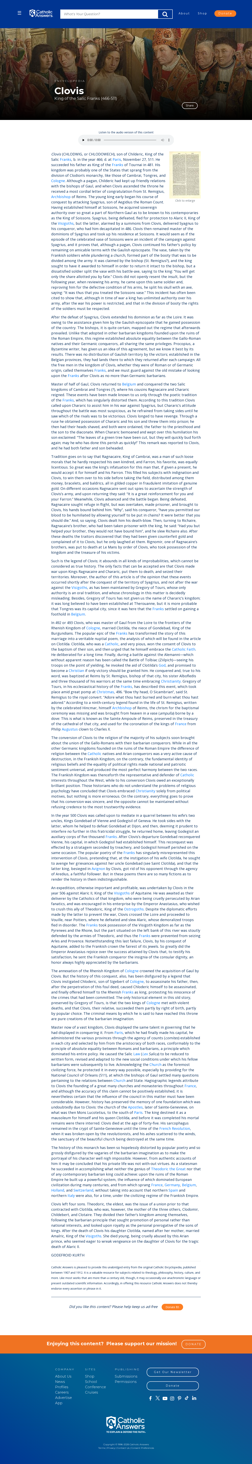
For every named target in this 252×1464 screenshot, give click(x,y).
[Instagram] (172, 1398)
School (91, 1382)
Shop (202, 13)
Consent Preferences (142, 1447)
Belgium (129, 384)
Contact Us (123, 1447)
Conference (95, 1387)
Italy (71, 1195)
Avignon (98, 868)
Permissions (126, 1382)
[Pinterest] (179, 1398)
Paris (117, 159)
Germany (172, 1184)
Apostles (135, 1107)
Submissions (126, 1376)
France (180, 723)
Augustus (70, 729)
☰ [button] (19, 13)
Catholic (112, 644)
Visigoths (66, 223)
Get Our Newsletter (173, 1372)
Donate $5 (172, 1307)
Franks (65, 159)
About (184, 13)
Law (136, 1053)
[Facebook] (150, 1398)
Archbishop (61, 196)
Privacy (111, 1447)
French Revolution (174, 1128)
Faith (191, 649)
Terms (101, 1447)
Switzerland (83, 1190)
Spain (173, 1190)
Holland (57, 1190)
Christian (76, 670)
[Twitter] (157, 1398)
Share (190, 105)
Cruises (91, 1392)
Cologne (58, 180)
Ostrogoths (134, 909)
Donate (225, 13)
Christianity (171, 681)
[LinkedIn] (194, 1398)
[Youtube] (165, 1398)
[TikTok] (186, 1398)
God (162, 665)
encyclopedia (69, 81)
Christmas (105, 691)
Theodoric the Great (168, 1169)
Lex (145, 1053)
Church (155, 1064)
